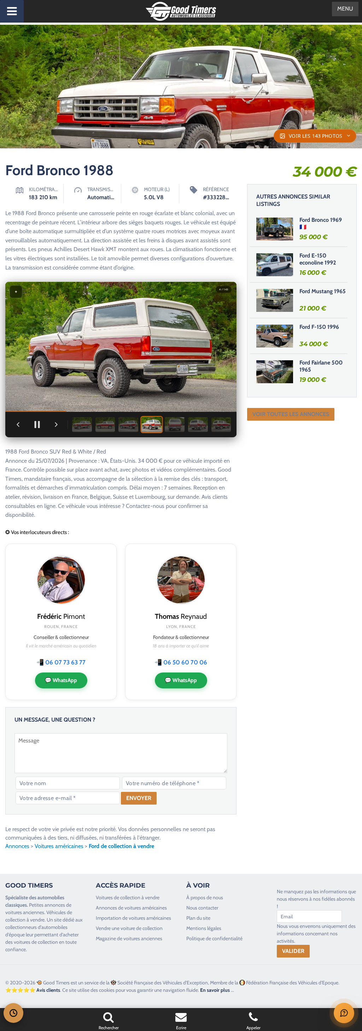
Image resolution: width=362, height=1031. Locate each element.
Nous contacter (202, 908)
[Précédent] (18, 424)
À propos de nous (204, 897)
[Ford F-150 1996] (274, 336)
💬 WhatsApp (61, 680)
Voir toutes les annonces (290, 414)
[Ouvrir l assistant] (344, 1013)
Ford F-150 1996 (319, 327)
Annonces (17, 846)
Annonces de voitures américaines (131, 908)
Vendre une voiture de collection (129, 928)
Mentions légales (203, 928)
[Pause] (37, 424)
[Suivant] (56, 424)
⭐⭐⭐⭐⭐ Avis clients (32, 990)
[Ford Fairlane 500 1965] (274, 371)
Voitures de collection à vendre (127, 897)
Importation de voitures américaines (133, 918)
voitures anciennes (24, 912)
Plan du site (198, 918)
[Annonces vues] (13, 1013)
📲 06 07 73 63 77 (61, 662)
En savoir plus (215, 990)
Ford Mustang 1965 (322, 291)
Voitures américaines (59, 846)
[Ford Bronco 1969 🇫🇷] (274, 229)
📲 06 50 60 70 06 (180, 662)
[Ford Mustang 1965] (274, 300)
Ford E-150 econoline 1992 (317, 259)
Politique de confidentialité (214, 938)
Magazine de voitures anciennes (129, 938)
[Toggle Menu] (12, 11)
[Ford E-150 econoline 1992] (274, 264)
